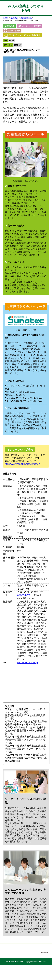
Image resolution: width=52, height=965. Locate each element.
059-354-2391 (24, 595)
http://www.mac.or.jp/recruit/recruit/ (22, 464)
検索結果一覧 (26, 18)
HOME (5, 18)
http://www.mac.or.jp (27, 662)
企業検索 (14, 18)
